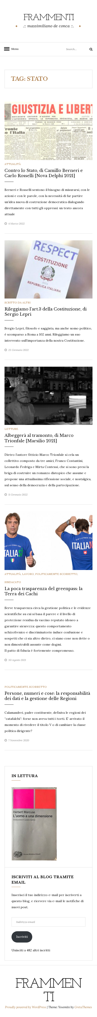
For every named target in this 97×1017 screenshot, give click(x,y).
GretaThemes (83, 1007)
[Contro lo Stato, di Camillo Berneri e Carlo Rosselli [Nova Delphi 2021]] (48, 130)
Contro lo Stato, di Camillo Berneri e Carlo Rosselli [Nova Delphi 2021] (44, 173)
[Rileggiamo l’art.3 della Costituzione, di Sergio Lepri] (48, 269)
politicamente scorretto (56, 574)
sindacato (13, 582)
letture (11, 429)
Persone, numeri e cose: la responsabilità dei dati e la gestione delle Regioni (47, 696)
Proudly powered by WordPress (26, 1007)
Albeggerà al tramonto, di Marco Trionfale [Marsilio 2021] (39, 438)
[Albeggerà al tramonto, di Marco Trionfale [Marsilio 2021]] (48, 396)
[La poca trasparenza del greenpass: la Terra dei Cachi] (48, 540)
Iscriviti (22, 937)
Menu (13, 49)
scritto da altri (17, 302)
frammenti (48, 17)
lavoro (28, 574)
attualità (13, 164)
